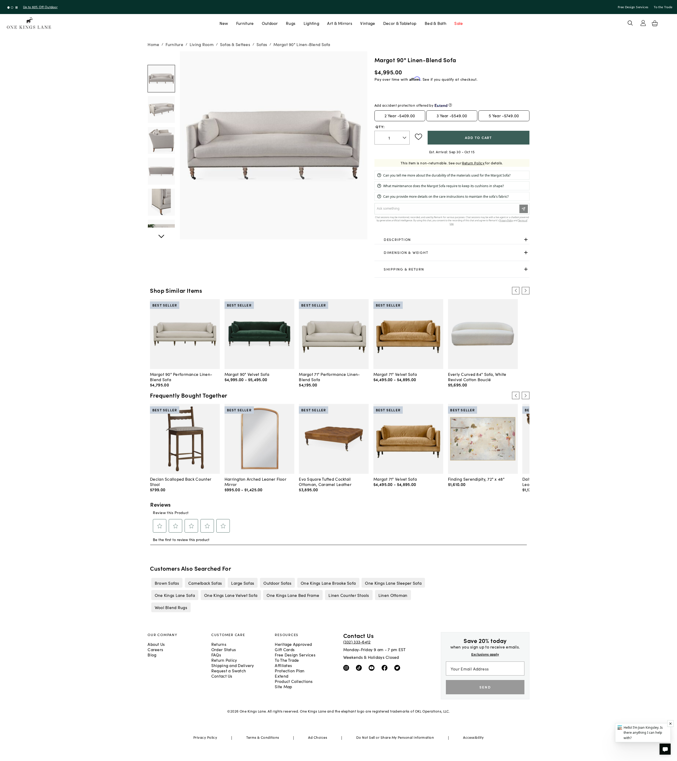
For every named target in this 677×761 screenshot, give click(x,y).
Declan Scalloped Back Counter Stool (180, 481)
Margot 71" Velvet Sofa (395, 374)
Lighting (311, 23)
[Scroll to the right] (525, 290)
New (223, 23)
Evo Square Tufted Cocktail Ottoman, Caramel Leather (325, 481)
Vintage (367, 23)
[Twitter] (398, 667)
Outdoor (270, 23)
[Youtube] (373, 667)
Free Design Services (633, 7)
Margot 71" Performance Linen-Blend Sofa (329, 376)
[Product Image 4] (161, 202)
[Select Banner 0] (8, 7)
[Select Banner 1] (12, 7)
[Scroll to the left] (515, 290)
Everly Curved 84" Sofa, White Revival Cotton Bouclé (477, 376)
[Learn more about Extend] (450, 105)
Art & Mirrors (339, 23)
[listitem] (167, 583)
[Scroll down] (161, 57)
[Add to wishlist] (418, 136)
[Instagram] (347, 667)
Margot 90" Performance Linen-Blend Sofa (181, 376)
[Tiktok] (360, 667)
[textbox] (392, 138)
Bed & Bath (435, 23)
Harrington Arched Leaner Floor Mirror (255, 481)
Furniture (245, 23)
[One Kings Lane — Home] (29, 23)
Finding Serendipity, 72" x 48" (476, 479)
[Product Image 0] (161, 78)
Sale (458, 23)
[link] (451, 239)
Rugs (290, 23)
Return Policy (473, 162)
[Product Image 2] (161, 140)
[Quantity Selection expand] (405, 137)
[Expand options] (526, 239)
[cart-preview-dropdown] (655, 23)
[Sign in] (643, 23)
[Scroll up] (161, 233)
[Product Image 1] (161, 109)
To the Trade (663, 7)
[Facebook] (386, 667)
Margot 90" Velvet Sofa (247, 374)
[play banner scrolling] (16, 7)
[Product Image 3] (161, 171)
